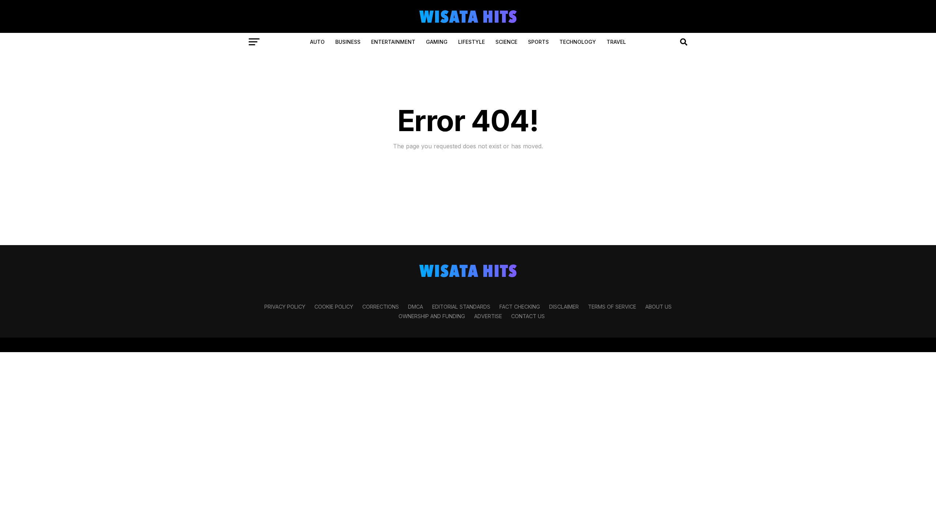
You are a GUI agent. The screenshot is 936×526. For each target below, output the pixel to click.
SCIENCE (506, 42)
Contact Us (528, 316)
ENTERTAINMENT (393, 42)
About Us (658, 307)
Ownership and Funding (432, 316)
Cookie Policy (333, 307)
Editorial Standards (461, 307)
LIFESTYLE (471, 42)
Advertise (488, 316)
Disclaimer (564, 307)
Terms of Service (612, 307)
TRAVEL (616, 42)
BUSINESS (348, 42)
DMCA (415, 307)
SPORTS (538, 42)
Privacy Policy (284, 307)
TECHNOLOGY (577, 42)
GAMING (437, 42)
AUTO (317, 42)
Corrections (380, 307)
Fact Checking (519, 307)
